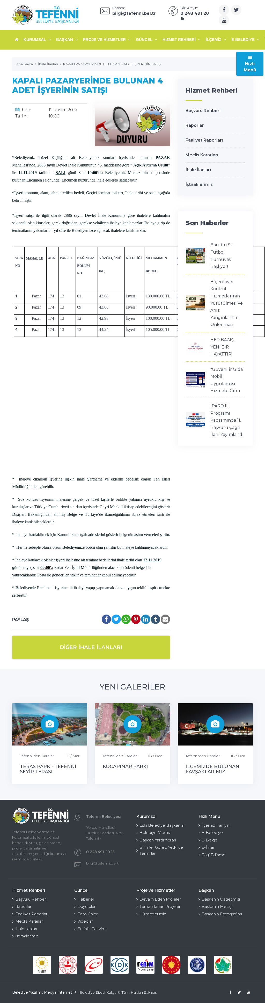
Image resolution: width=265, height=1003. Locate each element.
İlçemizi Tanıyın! (216, 825)
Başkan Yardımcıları (157, 840)
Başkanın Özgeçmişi (221, 899)
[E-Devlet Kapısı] (94, 965)
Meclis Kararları (202, 154)
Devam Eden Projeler (160, 899)
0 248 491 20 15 (100, 851)
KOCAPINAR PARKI (125, 766)
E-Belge (209, 840)
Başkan (65, 39)
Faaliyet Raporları (204, 140)
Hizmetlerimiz (152, 913)
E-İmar (208, 847)
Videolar (85, 921)
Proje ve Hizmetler (105, 39)
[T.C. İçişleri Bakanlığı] (68, 965)
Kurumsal (35, 39)
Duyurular (86, 906)
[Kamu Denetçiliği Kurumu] (120, 965)
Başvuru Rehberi (203, 110)
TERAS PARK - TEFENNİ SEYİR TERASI (48, 769)
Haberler (85, 899)
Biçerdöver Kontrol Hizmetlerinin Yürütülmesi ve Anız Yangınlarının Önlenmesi (226, 303)
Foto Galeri (87, 913)
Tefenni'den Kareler (37, 756)
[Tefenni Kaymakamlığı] (223, 965)
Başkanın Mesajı (217, 906)
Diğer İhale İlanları (91, 647)
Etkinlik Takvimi (91, 928)
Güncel (144, 39)
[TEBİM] (145, 965)
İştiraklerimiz (199, 184)
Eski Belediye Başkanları (162, 825)
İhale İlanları (198, 169)
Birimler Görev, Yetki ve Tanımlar (161, 850)
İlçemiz (214, 39)
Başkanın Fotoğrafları (222, 913)
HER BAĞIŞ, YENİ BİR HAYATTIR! (222, 347)
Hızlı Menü (250, 66)
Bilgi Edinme (213, 854)
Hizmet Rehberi (180, 39)
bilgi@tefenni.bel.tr (103, 863)
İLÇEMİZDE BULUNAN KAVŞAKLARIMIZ (212, 769)
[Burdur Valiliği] (197, 965)
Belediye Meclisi (155, 832)
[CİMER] (42, 965)
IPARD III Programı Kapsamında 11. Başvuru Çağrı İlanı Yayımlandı (227, 420)
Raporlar (195, 125)
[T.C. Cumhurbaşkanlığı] (171, 965)
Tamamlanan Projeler (159, 906)
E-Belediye (243, 39)
